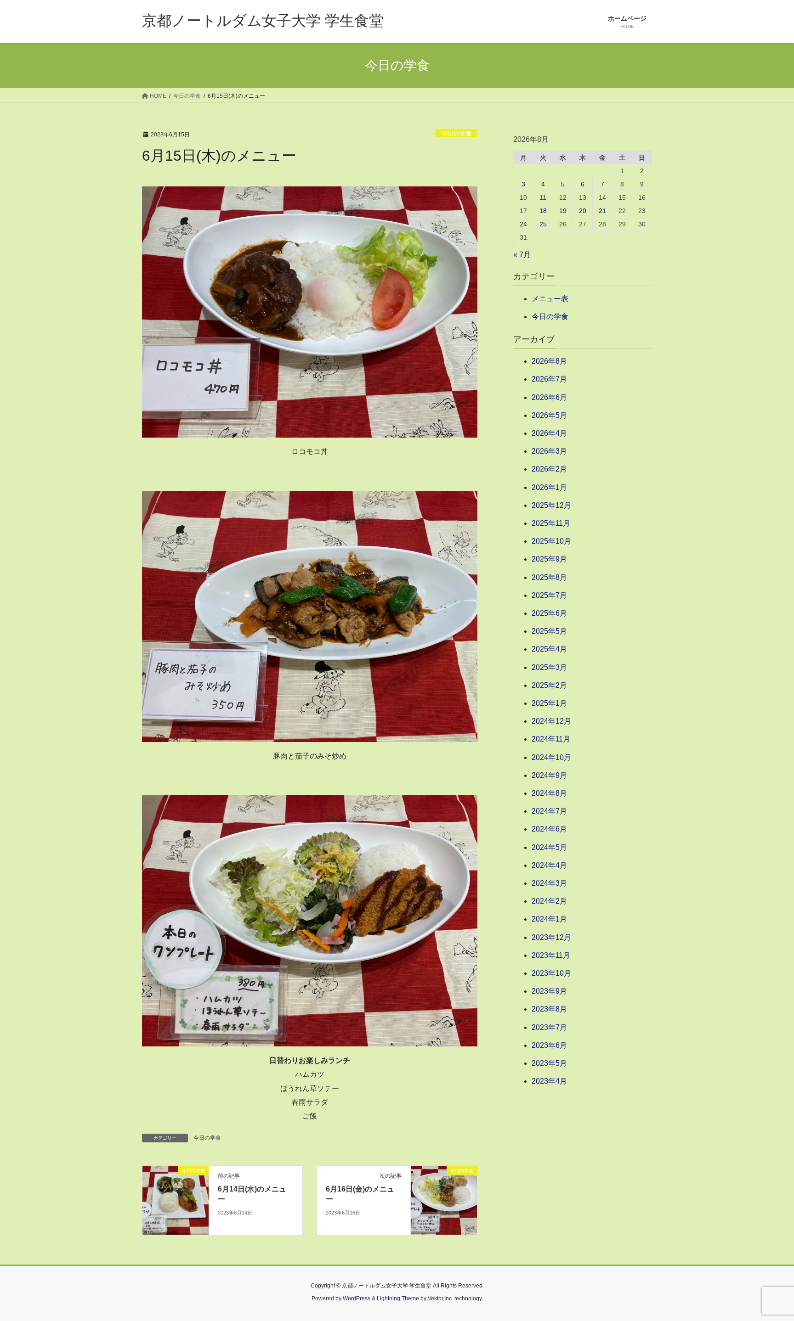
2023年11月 (551, 955)
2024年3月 (549, 883)
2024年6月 (549, 829)
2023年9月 (549, 991)
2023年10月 (551, 973)
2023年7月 (549, 1027)
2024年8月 (549, 793)
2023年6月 (549, 1045)
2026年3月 (549, 451)
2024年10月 (551, 757)
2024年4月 (549, 865)
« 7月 (522, 255)
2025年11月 (551, 523)
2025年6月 (549, 613)
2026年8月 (549, 361)
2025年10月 (551, 541)
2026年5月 (549, 415)
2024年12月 (551, 721)
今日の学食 (456, 133)
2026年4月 (549, 433)
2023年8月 (549, 1009)
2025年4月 (549, 649)
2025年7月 (549, 595)
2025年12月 (551, 505)
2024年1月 (549, 919)
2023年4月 (549, 1081)
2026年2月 (549, 469)
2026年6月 (549, 397)
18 (543, 210)
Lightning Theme (398, 1298)
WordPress (356, 1298)
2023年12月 (551, 937)
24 (523, 224)
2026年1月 (549, 487)
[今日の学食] (175, 1199)
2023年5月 (549, 1063)
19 (563, 210)
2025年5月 (549, 631)
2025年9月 (549, 559)
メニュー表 (550, 299)
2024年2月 (549, 901)
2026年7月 (549, 379)
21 (602, 210)
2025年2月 (549, 685)
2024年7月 (549, 811)
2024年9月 (549, 775)
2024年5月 (549, 847)
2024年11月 (551, 739)
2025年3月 (549, 667)
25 (543, 224)
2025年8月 (549, 577)
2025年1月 (549, 703)
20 (582, 210)
